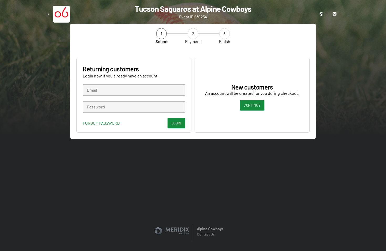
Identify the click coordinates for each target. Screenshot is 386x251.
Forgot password (101, 123)
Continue (252, 105)
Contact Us (206, 234)
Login (176, 123)
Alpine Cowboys (210, 229)
